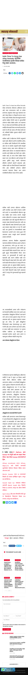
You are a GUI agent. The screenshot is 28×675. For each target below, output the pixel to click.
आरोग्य (10, 53)
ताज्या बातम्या (5, 53)
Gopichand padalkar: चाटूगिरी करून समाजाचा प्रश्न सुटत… (17, 643)
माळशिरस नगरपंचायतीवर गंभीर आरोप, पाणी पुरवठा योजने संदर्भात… (17, 650)
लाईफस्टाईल (15, 53)
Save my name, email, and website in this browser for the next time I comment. (14, 625)
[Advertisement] (14, 15)
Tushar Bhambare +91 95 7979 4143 (17, 672)
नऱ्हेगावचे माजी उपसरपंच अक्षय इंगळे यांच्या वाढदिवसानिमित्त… (17, 656)
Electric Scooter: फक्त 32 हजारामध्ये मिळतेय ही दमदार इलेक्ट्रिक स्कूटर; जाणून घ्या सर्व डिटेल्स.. (14, 476)
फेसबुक (7, 538)
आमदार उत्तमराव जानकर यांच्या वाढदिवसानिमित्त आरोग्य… (17, 637)
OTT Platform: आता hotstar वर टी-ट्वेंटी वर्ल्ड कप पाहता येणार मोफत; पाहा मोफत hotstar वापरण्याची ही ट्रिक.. (14, 456)
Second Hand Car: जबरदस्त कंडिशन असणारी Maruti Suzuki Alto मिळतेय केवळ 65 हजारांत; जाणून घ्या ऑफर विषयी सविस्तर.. (14, 486)
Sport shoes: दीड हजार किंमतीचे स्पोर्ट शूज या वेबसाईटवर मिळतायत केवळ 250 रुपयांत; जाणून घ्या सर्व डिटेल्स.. (14, 496)
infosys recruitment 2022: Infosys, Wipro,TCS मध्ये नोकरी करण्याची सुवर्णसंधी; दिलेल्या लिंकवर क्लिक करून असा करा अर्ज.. (14, 467)
